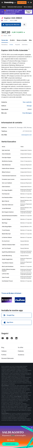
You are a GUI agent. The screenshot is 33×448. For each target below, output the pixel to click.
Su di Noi (20, 347)
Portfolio (3, 354)
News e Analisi (22, 40)
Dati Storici (25, 44)
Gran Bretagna (27, 113)
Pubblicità (21, 351)
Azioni (4, 7)
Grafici (12, 40)
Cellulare (4, 351)
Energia (29, 105)
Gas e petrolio (27, 102)
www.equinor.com (26, 135)
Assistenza (21, 354)
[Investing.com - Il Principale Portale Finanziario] (10, 2)
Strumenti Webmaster (7, 358)
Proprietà (17, 44)
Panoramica (4, 44)
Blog (2, 347)
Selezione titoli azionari (14, 7)
